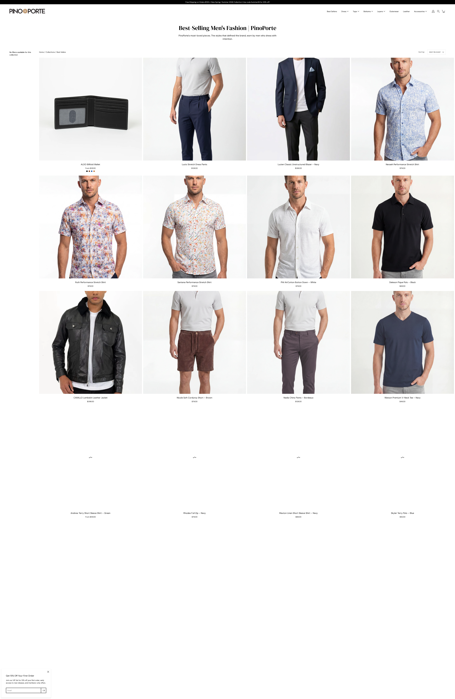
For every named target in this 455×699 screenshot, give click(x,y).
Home (41, 52)
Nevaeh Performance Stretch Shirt (402, 164)
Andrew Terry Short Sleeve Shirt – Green (90, 513)
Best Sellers (332, 11)
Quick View (90, 109)
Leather (406, 11)
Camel (94, 171)
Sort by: (422, 52)
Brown (89, 171)
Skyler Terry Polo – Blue (402, 513)
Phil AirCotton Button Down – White (298, 282)
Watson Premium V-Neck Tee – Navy (402, 397)
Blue (91, 171)
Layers (380, 11)
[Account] (433, 11)
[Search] (438, 11)
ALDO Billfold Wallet (90, 164)
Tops (355, 11)
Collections (50, 52)
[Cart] (444, 11)
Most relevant (435, 52)
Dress (343, 11)
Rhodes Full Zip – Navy (194, 513)
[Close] (48, 671)
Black (87, 171)
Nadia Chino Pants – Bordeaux (298, 397)
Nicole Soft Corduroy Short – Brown (194, 397)
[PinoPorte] (27, 11)
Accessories (419, 11)
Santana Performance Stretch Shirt (194, 282)
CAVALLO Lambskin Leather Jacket (90, 397)
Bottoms (367, 11)
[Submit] (43, 690)
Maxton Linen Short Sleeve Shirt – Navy (298, 513)
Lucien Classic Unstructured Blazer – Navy (298, 164)
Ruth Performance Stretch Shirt (90, 282)
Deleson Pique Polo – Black (402, 282)
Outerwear (394, 11)
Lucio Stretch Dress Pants (194, 164)
